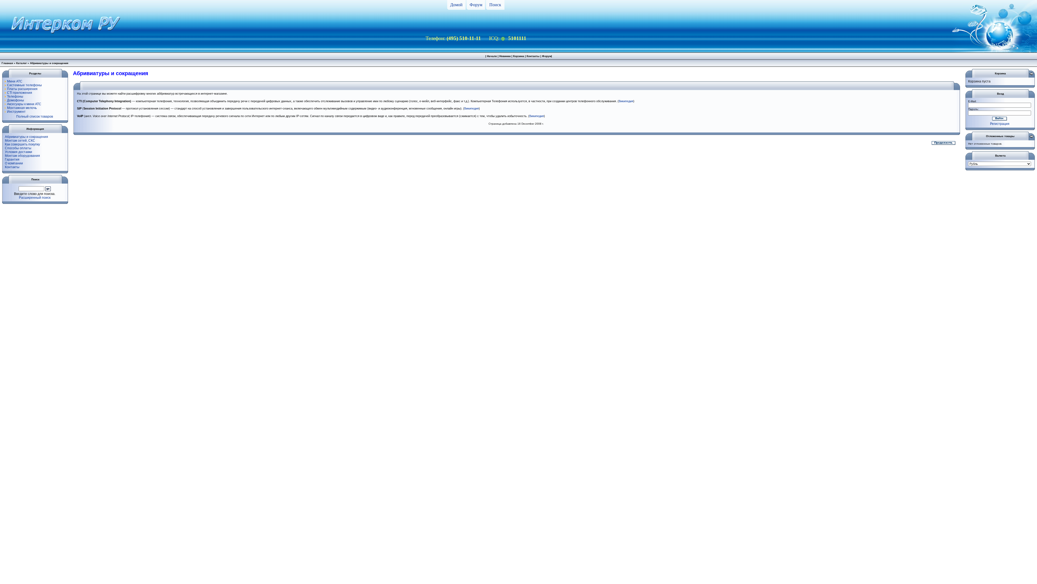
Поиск (495, 4)
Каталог (21, 63)
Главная (7, 63)
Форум (476, 4)
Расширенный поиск (34, 198)
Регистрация (999, 124)
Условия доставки (18, 152)
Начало (492, 56)
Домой (456, 4)
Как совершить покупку (22, 144)
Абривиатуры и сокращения (26, 137)
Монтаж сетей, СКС (20, 140)
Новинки (505, 56)
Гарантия (12, 159)
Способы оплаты (18, 148)
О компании (14, 163)
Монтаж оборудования (22, 156)
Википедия (626, 101)
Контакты (533, 56)
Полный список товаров (34, 116)
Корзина (518, 56)
